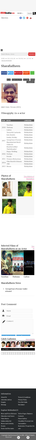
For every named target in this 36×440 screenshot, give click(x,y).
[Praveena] (27, 346)
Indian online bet (6, 421)
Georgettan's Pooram (14, 140)
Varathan (10, 125)
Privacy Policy (22, 400)
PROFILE (21, 58)
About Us (4, 397)
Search (31, 54)
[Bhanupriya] (13, 346)
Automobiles (22, 423)
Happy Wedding (12, 151)
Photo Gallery (22, 418)
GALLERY (26, 80)
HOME (3, 58)
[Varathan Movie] (6, 274)
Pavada (9, 156)
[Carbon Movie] (29, 274)
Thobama (10, 127)
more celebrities (30, 339)
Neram (9, 166)
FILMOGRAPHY (17, 80)
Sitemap (3, 405)
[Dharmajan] (22, 346)
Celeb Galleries (8, 338)
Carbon (9, 130)
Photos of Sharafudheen (8, 177)
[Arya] (3, 346)
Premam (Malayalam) (14, 159)
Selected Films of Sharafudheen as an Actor (14, 247)
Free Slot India (22, 402)
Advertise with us (6, 400)
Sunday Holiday (12, 137)
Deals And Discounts (7, 428)
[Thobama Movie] (18, 274)
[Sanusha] (18, 346)
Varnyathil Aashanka (14, 132)
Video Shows (5, 418)
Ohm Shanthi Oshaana (14, 161)
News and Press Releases (9, 413)
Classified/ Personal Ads (25, 421)
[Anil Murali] (8, 346)
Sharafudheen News (11, 282)
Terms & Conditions (24, 397)
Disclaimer (21, 405)
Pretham (9, 154)
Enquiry (3, 402)
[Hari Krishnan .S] (32, 346)
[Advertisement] (18, 5)
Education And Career (7, 416)
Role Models (11, 135)
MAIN (9, 80)
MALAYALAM (11, 58)
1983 (8, 164)
